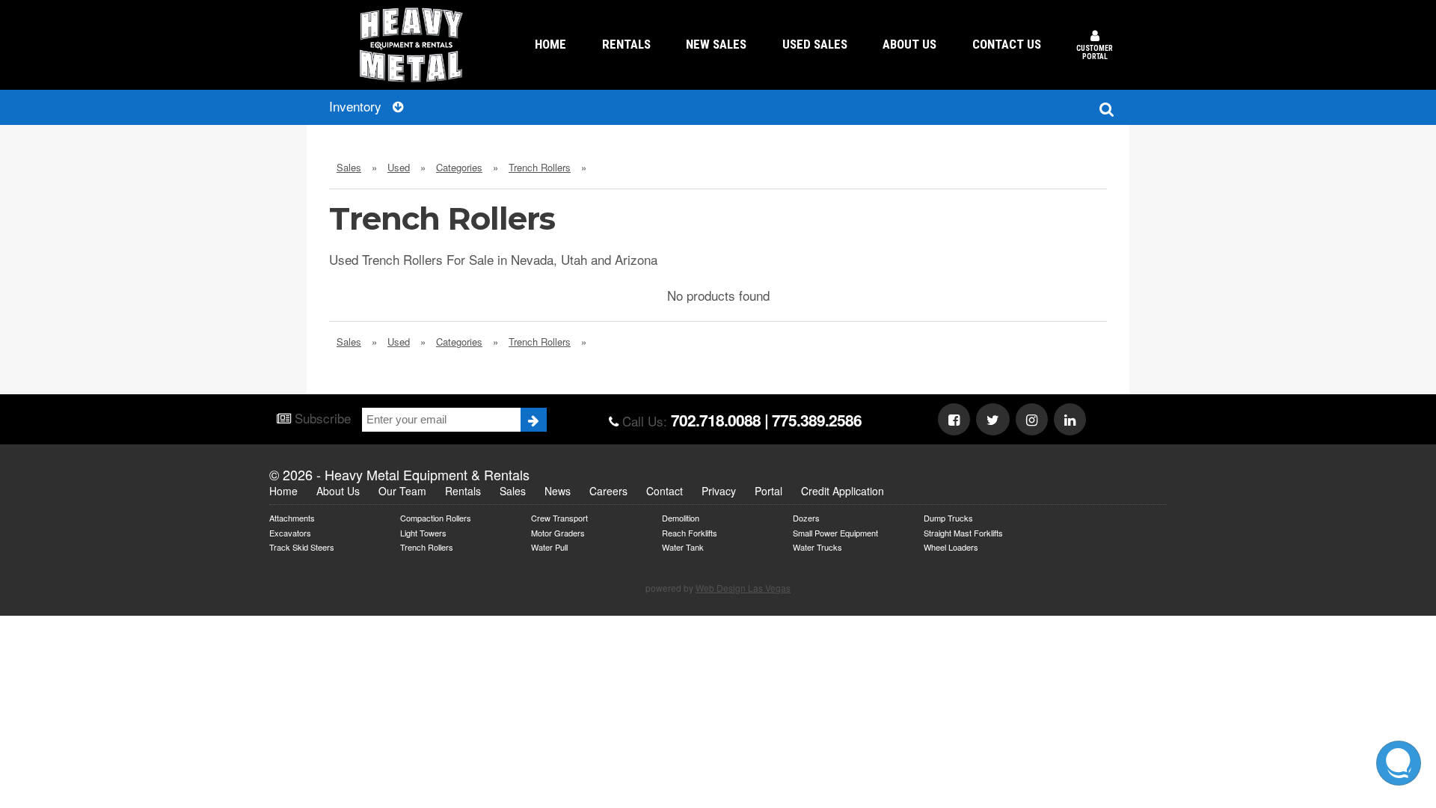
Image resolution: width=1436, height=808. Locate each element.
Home (283, 491)
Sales (349, 167)
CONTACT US (1006, 44)
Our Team (402, 491)
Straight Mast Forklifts (963, 532)
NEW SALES (716, 44)
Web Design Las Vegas (743, 587)
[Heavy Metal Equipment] (411, 44)
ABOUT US (909, 44)
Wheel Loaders (951, 546)
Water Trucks (817, 546)
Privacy (719, 491)
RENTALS (626, 44)
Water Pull (549, 546)
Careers (608, 491)
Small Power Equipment (835, 532)
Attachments (292, 517)
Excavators (290, 532)
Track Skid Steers (301, 546)
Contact (664, 491)
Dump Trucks (948, 517)
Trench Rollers (426, 546)
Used (398, 167)
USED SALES (814, 44)
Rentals (463, 491)
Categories (459, 167)
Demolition (680, 517)
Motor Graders (558, 532)
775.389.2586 (817, 419)
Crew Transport (559, 517)
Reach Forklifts (689, 532)
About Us (338, 491)
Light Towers (423, 532)
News (557, 491)
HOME (550, 44)
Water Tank (683, 546)
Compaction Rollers (435, 517)
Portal (768, 491)
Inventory (357, 106)
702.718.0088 (716, 419)
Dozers (806, 517)
